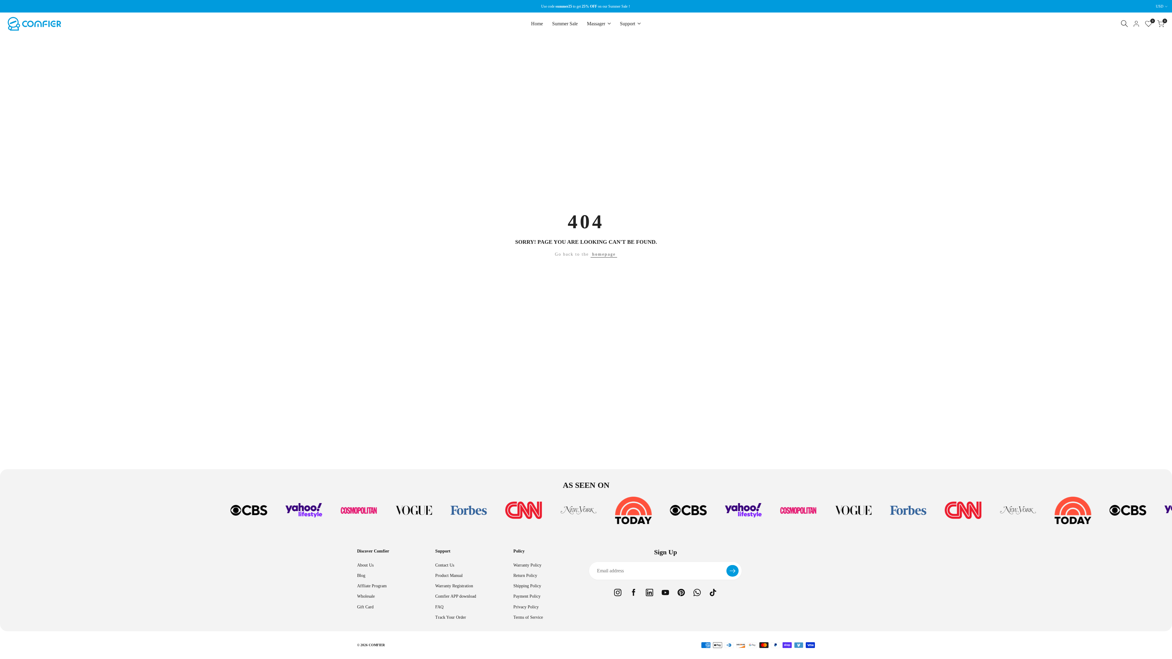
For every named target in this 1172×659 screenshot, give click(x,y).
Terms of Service (528, 617)
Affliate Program (372, 586)
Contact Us (444, 565)
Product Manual (449, 575)
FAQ (439, 607)
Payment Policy (527, 596)
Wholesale (366, 596)
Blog (361, 575)
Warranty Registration (454, 586)
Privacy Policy (526, 607)
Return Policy (525, 575)
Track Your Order (450, 617)
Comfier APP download (455, 596)
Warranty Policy (527, 565)
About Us (365, 565)
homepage (604, 254)
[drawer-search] (1124, 23)
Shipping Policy (527, 586)
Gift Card (365, 607)
